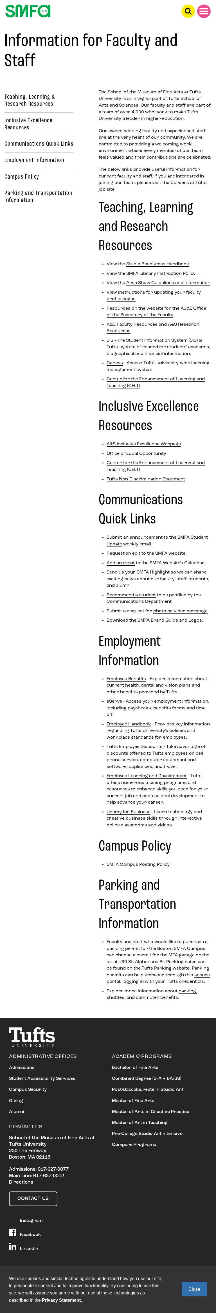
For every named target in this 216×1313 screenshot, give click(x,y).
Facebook (30, 1234)
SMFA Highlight (153, 572)
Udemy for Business (128, 812)
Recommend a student (131, 595)
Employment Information (34, 160)
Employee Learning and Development (147, 776)
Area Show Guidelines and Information (168, 283)
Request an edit (123, 553)
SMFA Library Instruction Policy (160, 273)
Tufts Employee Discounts (135, 747)
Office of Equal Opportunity (136, 453)
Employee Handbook (129, 724)
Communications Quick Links (38, 144)
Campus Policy (21, 177)
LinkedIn (28, 1248)
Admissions (22, 1067)
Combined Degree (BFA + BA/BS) (146, 1078)
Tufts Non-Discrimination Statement (146, 479)
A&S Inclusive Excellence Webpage (144, 444)
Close (194, 1289)
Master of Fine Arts (133, 1101)
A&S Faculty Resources (132, 324)
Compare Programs (134, 1145)
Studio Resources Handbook (157, 264)
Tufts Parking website (166, 968)
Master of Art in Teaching (140, 1123)
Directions (21, 1182)
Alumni (16, 1112)
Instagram (30, 1220)
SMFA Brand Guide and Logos (170, 620)
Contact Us (33, 1198)
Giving (16, 1101)
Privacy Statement (61, 1300)
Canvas (115, 363)
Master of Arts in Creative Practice (150, 1112)
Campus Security (28, 1089)
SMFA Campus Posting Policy (138, 864)
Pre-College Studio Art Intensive (147, 1134)
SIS (110, 340)
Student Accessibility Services (42, 1078)
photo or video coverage (180, 611)
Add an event (121, 563)
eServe (114, 701)
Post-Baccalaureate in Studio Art (147, 1089)
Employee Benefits (126, 679)
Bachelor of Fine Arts (135, 1067)
